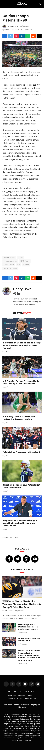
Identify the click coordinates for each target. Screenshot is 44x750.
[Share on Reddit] (33, 36)
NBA (18, 265)
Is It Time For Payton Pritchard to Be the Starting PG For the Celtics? (20, 382)
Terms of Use (30, 699)
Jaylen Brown (9, 265)
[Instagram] (26, 559)
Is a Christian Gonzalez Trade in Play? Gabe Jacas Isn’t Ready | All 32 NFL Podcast (21, 345)
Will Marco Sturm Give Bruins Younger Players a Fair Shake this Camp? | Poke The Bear (21, 604)
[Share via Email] (39, 36)
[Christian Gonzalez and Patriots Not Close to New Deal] (22, 471)
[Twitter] (17, 559)
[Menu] (4, 4)
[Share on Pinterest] (16, 36)
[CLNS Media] (22, 4)
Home (9, 692)
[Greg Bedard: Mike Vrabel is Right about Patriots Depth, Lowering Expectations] (22, 506)
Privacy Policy (15, 699)
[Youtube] (34, 559)
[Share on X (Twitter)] (10, 36)
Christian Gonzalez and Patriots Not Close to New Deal (21, 486)
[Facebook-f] (9, 559)
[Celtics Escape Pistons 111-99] (22, 54)
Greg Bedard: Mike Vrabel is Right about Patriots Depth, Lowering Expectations (19, 523)
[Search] (40, 4)
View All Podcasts (16, 695)
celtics (20, 257)
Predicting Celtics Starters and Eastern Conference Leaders (18, 418)
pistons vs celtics (10, 268)
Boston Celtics (9, 257)
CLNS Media (24, 261)
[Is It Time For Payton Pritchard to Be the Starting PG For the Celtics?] (22, 367)
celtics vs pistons (10, 261)
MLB (27, 692)
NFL (21, 692)
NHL (33, 692)
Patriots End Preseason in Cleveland (21, 452)
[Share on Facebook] (4, 36)
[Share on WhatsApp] (27, 36)
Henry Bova (14, 26)
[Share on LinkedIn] (21, 36)
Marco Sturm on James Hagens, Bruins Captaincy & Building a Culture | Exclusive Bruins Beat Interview (29, 655)
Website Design (29, 705)
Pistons (26, 265)
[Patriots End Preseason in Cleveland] (22, 438)
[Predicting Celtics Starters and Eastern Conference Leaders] (22, 402)
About (30, 695)
